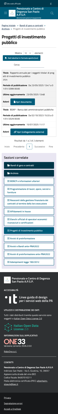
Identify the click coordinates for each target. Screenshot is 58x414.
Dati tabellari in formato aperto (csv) (22, 57)
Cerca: (17, 64)
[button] (51, 3)
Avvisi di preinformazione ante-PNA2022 (30, 254)
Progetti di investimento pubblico (29, 230)
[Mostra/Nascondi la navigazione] (5, 13)
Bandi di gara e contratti (31, 25)
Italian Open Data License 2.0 (28, 318)
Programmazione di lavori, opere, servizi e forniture (28, 190)
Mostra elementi (29, 53)
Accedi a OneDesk (12, 409)
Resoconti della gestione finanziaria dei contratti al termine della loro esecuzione (27, 202)
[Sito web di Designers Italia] (29, 298)
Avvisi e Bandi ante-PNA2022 (24, 246)
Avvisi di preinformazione (22, 238)
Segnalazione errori (13, 403)
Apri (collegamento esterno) (30, 132)
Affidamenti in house (20, 211)
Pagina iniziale (8, 25)
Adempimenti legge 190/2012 (24, 262)
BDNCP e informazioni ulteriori (25, 181)
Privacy (7, 397)
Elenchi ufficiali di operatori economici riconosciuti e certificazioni (27, 221)
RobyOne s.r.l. (10, 351)
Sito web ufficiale (13, 3)
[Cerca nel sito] (52, 13)
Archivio (6, 28)
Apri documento (23, 102)
